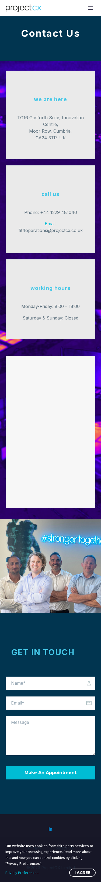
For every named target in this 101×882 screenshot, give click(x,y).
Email (50, 223)
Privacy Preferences (22, 872)
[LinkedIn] (50, 829)
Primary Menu (90, 8)
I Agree (82, 872)
